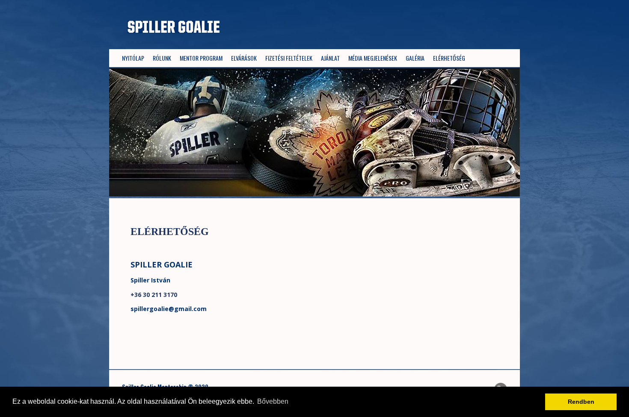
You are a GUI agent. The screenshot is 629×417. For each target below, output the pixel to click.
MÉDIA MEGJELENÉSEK (372, 57)
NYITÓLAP (133, 57)
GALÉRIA (415, 57)
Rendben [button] (581, 401)
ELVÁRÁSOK (244, 57)
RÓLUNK (162, 57)
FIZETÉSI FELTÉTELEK (288, 57)
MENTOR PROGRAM (201, 57)
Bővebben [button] (272, 401)
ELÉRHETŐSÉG (449, 57)
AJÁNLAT (330, 57)
